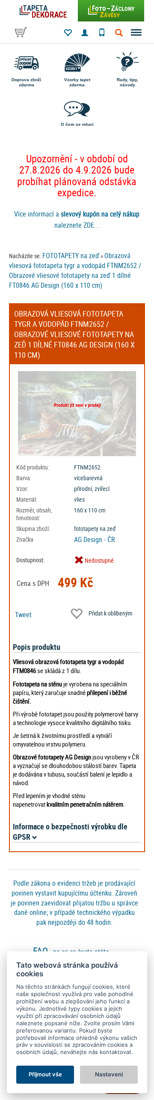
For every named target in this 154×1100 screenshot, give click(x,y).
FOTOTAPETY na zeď (70, 255)
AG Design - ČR (94, 539)
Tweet (23, 614)
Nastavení (109, 1074)
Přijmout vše (45, 1074)
